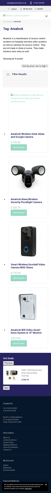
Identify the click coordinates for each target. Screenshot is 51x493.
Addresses (7, 468)
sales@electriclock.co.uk (16, 3)
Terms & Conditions (10, 447)
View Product (18, 147)
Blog (11, 22)
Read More (28, 488)
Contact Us (7, 450)
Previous (8, 363)
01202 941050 (38, 3)
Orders (5, 465)
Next (6, 388)
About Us (6, 438)
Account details (9, 470)
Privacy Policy (8, 442)
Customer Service (10, 440)
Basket (40, 9)
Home (5, 22)
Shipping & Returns (10, 445)
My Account (27, 9)
